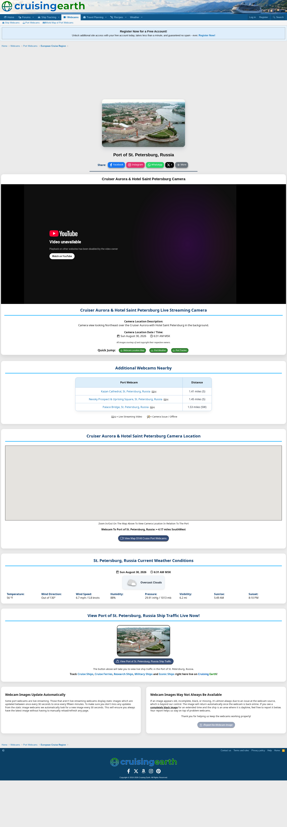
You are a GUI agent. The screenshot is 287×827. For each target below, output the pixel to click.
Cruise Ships (85, 674)
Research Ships (123, 674)
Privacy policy (258, 750)
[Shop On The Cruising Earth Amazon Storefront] (143, 772)
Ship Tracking (48, 17)
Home (10, 17)
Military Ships (144, 674)
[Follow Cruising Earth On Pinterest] (158, 772)
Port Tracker (181, 350)
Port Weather (160, 350)
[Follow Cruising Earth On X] (136, 772)
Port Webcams (32, 22)
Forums (26, 17)
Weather (134, 17)
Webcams (73, 17)
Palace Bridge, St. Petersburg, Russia (126, 407)
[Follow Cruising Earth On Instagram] (151, 772)
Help (269, 750)
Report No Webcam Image (218, 724)
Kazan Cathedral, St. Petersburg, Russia (125, 391)
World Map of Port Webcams (59, 22)
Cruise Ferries (103, 674)
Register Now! (207, 35)
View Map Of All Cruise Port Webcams (146, 538)
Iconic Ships (166, 674)
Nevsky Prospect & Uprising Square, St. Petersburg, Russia (125, 399)
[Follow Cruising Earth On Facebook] (128, 772)
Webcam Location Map (133, 350)
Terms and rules (241, 750)
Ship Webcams (12, 22)
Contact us (226, 750)
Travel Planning (94, 17)
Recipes (118, 17)
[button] (33, 17)
